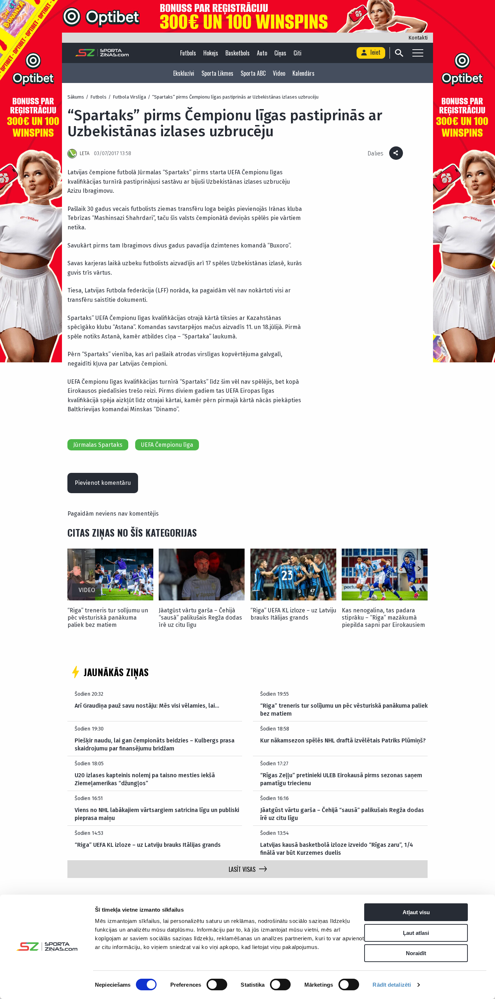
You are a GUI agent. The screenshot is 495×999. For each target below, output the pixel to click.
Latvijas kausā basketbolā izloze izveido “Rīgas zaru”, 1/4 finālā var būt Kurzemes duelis (336, 848)
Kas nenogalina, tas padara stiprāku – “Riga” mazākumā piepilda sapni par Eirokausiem (383, 617)
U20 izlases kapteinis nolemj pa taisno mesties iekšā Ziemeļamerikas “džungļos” (145, 779)
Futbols (188, 53)
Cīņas (280, 53)
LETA (85, 153)
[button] (419, 569)
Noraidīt (416, 953)
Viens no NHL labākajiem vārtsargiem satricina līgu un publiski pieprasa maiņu (157, 814)
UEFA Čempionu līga (167, 444)
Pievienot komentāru (103, 482)
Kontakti (418, 38)
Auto (262, 53)
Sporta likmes (217, 73)
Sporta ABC (253, 73)
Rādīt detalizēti (392, 985)
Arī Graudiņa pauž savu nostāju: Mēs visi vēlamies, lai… (147, 705)
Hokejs (210, 53)
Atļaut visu (416, 912)
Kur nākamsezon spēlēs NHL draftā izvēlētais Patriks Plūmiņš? (343, 740)
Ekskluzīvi (183, 73)
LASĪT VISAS (242, 869)
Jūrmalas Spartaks (97, 444)
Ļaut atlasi (416, 933)
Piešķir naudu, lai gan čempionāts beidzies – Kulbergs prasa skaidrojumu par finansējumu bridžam (154, 744)
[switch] (217, 984)
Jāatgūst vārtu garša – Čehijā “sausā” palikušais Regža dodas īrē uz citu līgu (200, 617)
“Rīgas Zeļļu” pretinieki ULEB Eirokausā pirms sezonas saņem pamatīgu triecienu (341, 779)
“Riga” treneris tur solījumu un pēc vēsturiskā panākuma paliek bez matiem (107, 617)
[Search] (399, 53)
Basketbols (237, 53)
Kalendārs (303, 73)
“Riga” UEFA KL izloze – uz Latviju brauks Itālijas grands (293, 614)
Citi (297, 53)
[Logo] (102, 52)
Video (279, 73)
